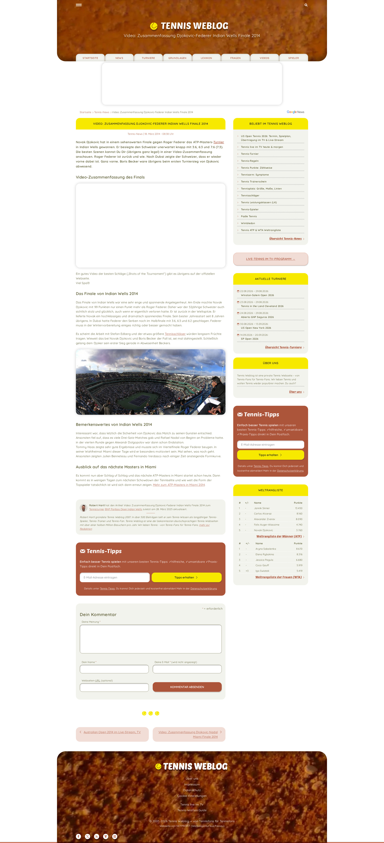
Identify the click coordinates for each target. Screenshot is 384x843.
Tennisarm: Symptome (255, 174)
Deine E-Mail (176, 662)
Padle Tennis (249, 216)
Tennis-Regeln (250, 160)
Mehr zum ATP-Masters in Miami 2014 (179, 485)
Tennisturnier (96, 509)
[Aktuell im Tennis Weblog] (114, 836)
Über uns (295, 391)
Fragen (235, 58)
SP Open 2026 (249, 338)
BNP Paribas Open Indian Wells (123, 509)
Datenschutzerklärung (203, 588)
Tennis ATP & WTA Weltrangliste (261, 230)
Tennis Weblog (194, 25)
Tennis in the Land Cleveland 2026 (262, 306)
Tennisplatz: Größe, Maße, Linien (261, 188)
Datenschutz (192, 790)
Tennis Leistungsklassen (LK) (259, 202)
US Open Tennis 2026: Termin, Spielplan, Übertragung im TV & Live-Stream (266, 138)
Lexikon (206, 58)
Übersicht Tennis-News (285, 238)
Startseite (90, 58)
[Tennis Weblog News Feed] (96, 836)
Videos (265, 58)
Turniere (148, 58)
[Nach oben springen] (377, 836)
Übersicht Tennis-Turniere (283, 347)
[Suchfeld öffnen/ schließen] (306, 5)
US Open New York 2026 (256, 327)
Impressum (192, 784)
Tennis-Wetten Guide (192, 810)
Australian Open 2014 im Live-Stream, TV (112, 732)
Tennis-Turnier (250, 153)
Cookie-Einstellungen (192, 796)
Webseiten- (97, 680)
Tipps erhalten (184, 577)
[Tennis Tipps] (105, 836)
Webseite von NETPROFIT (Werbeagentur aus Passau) (192, 825)
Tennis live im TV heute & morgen (262, 146)
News (119, 58)
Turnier (218, 142)
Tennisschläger (175, 334)
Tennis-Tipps (107, 588)
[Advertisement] (192, 84)
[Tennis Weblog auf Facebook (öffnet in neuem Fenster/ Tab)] (78, 836)
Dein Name (89, 662)
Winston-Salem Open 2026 (257, 295)
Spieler (293, 58)
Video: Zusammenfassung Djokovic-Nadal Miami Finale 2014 (188, 734)
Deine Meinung (91, 621)
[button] (79, 5)
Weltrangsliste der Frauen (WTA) (278, 577)
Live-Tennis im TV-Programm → (270, 259)
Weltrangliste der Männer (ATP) (279, 536)
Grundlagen (177, 58)
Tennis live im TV (192, 804)
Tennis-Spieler (250, 209)
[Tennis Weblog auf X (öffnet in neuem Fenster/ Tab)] (87, 836)
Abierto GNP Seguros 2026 (257, 317)
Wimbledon (248, 223)
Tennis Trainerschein (254, 181)
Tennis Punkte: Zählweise (256, 167)
